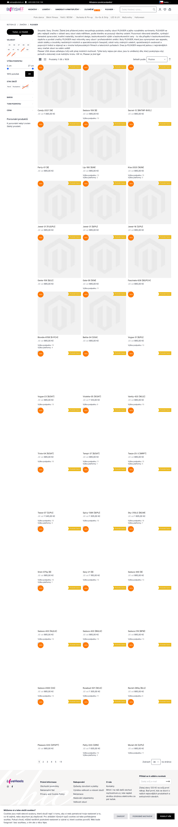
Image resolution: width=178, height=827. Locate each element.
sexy (68, 33)
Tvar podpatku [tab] (14, 104)
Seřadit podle (139, 59)
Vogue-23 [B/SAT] (46, 396)
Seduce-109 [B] (90, 110)
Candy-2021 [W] (45, 110)
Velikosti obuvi (80, 802)
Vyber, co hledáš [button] (20, 32)
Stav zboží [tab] (12, 81)
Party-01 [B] (43, 167)
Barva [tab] (10, 97)
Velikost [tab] (11, 40)
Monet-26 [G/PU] (136, 745)
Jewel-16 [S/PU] (135, 226)
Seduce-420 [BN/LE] (92, 631)
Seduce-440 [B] (135, 572)
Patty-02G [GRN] (91, 745)
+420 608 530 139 (35, 2)
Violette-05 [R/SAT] (92, 396)
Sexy (48, 30)
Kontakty (110, 786)
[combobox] (138, 9)
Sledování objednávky (83, 798)
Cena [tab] (9, 110)
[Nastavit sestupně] (169, 59)
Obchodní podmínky (49, 786)
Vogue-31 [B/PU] (136, 337)
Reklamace (78, 794)
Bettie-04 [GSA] (90, 337)
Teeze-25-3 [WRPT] (137, 453)
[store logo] (15, 9)
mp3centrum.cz (113, 793)
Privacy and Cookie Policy (52, 794)
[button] (165, 2)
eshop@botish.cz (17, 2)
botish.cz (11, 25)
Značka (23, 25)
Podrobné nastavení (142, 816)
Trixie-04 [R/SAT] (46, 453)
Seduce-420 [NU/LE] (47, 631)
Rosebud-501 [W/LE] (92, 688)
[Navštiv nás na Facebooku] (12, 787)
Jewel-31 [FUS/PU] (46, 226)
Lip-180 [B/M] (89, 167)
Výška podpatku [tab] (14, 61)
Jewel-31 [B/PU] (90, 226)
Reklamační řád (47, 790)
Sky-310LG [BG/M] (136, 512)
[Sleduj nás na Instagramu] (8, 787)
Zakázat (121, 816)
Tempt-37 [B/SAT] (91, 453)
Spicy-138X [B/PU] (91, 512)
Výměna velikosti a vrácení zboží (88, 790)
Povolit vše (165, 816)
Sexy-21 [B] (88, 572)
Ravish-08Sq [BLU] (137, 688)
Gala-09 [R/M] (89, 280)
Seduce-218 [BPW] (136, 631)
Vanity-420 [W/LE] (136, 396)
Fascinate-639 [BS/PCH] (139, 280)
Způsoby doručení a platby (85, 786)
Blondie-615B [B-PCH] (48, 337)
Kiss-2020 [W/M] (136, 167)
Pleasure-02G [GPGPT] (48, 745)
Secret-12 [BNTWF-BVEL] (140, 110)
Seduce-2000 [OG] (46, 688)
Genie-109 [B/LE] (45, 280)
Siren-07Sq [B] (44, 572)
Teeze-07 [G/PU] (45, 512)
